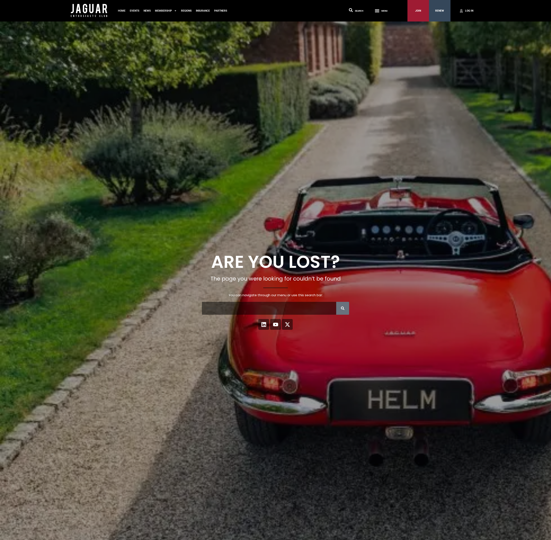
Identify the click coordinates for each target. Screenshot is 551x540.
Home (121, 10)
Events (134, 10)
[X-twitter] (287, 324)
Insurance (203, 10)
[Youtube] (275, 324)
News (147, 10)
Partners (220, 10)
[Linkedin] (263, 324)
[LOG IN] (466, 10)
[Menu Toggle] (377, 10)
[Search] (342, 308)
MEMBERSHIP (163, 10)
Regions (186, 10)
